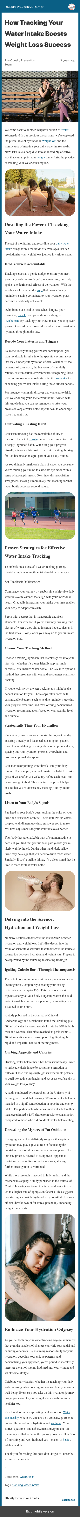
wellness (56, 1423)
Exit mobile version (40, 1511)
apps (40, 290)
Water (64, 130)
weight (41, 157)
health (66, 1439)
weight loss (49, 141)
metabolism (12, 320)
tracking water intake (25, 1485)
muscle (22, 315)
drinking (34, 439)
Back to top (68, 1499)
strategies (61, 378)
